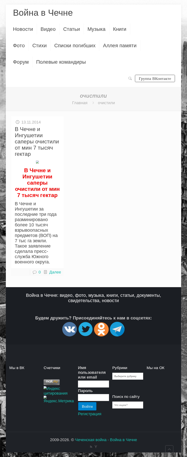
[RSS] (91, 446)
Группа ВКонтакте (155, 78)
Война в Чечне (43, 13)
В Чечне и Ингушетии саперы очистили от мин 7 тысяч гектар (37, 141)
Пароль (85, 390)
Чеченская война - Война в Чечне (106, 439)
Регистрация (89, 414)
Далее (55, 272)
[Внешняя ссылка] (69, 334)
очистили (106, 103)
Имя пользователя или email (92, 372)
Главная (79, 103)
